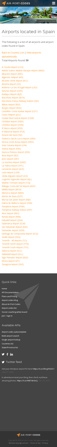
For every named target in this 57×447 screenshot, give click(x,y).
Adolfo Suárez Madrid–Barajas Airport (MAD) (23, 70)
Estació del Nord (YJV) (12, 135)
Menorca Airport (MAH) (13, 192)
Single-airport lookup (11, 339)
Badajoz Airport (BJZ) (12, 94)
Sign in (9, 315)
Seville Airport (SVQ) (11, 237)
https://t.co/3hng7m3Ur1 (43, 368)
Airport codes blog (10, 300)
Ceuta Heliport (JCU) (11, 114)
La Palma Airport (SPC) (12, 165)
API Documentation (10, 292)
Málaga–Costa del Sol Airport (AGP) (18, 186)
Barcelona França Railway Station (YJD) (20, 101)
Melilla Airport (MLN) (11, 189)
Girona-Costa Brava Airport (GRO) (18, 142)
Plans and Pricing (9, 296)
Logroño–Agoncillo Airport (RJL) (17, 179)
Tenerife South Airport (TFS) (15, 247)
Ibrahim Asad (50, 21)
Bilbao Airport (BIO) (11, 104)
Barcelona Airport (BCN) (13, 97)
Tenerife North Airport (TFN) (15, 243)
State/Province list (10, 347)
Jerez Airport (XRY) (10, 158)
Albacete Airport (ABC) (12, 73)
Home (4, 288)
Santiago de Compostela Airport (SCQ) (20, 233)
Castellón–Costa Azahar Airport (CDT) (20, 111)
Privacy (45, 443)
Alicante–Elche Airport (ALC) (15, 80)
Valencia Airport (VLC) (12, 250)
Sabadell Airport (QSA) (12, 220)
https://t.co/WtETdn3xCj (27, 380)
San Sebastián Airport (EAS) (15, 226)
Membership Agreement (18, 443)
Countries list (7, 343)
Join (3, 315)
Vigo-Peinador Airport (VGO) (15, 257)
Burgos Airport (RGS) (11, 107)
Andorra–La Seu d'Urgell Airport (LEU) (19, 87)
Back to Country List (13, 52)
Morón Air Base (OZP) (12, 196)
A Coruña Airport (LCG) (12, 67)
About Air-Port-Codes (11, 304)
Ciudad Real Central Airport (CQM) (18, 118)
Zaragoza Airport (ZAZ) (13, 264)
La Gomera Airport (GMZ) (14, 162)
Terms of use (35, 443)
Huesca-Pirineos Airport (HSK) (16, 152)
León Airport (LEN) (10, 172)
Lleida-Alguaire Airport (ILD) (15, 176)
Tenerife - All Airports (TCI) (14, 240)
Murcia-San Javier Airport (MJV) (16, 199)
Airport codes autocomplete (14, 332)
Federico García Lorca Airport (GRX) (18, 138)
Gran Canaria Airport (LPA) (14, 145)
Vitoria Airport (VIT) (11, 261)
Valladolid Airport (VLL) (12, 254)
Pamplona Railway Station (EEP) (17, 209)
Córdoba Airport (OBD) (13, 121)
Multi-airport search (10, 335)
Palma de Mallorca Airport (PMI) (17, 203)
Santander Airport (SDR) (13, 230)
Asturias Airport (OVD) (12, 90)
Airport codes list (9, 308)
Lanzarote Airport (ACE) (13, 169)
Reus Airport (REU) (10, 213)
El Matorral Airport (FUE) (13, 131)
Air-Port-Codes (17, 3)
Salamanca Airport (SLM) (13, 223)
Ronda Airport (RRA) (11, 216)
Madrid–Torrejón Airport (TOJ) (16, 182)
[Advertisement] (23, 408)
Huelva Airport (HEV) (11, 148)
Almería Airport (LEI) (11, 84)
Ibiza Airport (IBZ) (10, 155)
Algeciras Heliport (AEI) (12, 77)
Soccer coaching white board (14, 312)
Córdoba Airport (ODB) (13, 124)
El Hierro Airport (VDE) (12, 128)
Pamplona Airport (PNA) (13, 206)
